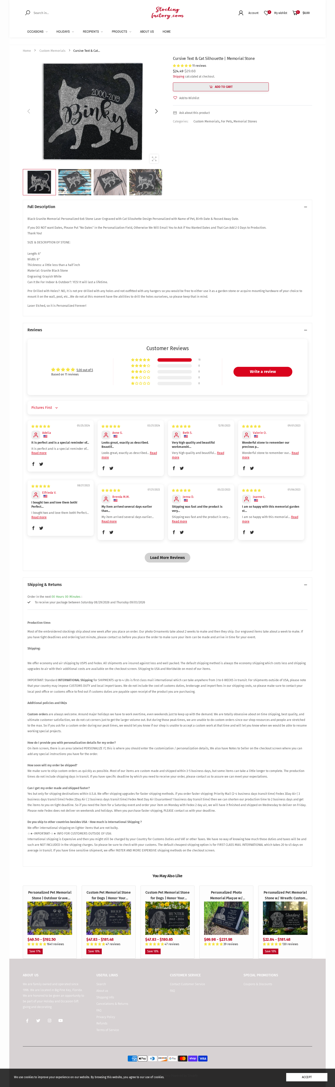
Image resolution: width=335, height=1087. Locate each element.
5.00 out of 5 (85, 370)
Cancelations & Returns (112, 1004)
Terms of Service (107, 1030)
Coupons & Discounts (258, 984)
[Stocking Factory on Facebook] (27, 1021)
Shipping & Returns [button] (44, 584)
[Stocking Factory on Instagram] (49, 1021)
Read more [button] (39, 453)
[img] (40, 426)
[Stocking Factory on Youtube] (60, 1021)
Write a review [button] (263, 371)
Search (101, 984)
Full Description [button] (41, 206)
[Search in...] (28, 12)
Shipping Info (105, 997)
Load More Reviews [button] (167, 557)
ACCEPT (307, 1077)
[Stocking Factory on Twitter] (38, 1021)
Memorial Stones (245, 121)
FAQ (99, 1010)
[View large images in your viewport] (154, 158)
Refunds (101, 1023)
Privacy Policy (105, 1017)
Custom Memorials (206, 121)
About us (102, 991)
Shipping (178, 76)
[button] (156, 111)
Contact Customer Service (187, 984)
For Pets (226, 121)
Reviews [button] (34, 330)
